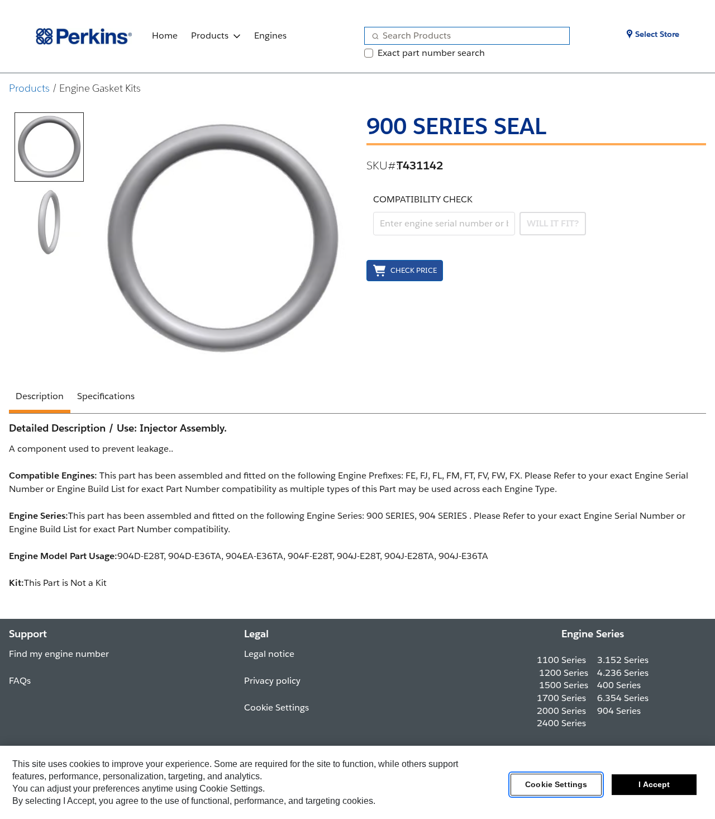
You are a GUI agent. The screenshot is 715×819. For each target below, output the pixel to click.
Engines (270, 35)
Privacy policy (272, 681)
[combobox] (462, 35)
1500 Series (563, 685)
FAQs (20, 681)
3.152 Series (623, 660)
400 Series (619, 685)
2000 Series (561, 711)
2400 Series (561, 723)
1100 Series (561, 660)
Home (165, 35)
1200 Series (563, 673)
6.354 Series (623, 698)
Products (209, 35)
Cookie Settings (556, 784)
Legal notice (269, 654)
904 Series (619, 711)
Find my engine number (59, 654)
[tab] (49, 147)
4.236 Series (623, 673)
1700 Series (561, 698)
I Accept (654, 784)
